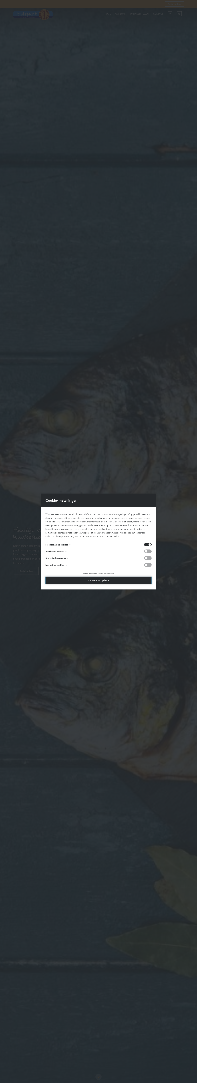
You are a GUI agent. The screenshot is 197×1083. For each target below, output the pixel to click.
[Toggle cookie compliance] (148, 551)
